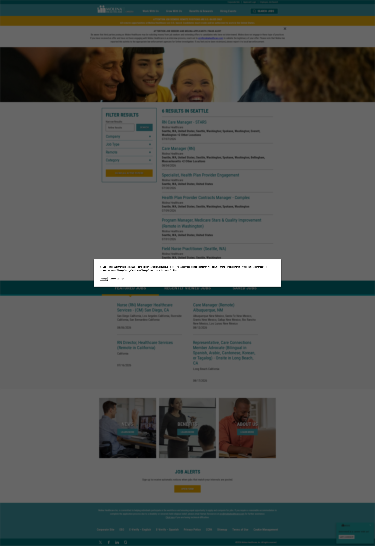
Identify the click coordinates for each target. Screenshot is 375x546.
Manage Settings (117, 279)
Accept (104, 279)
